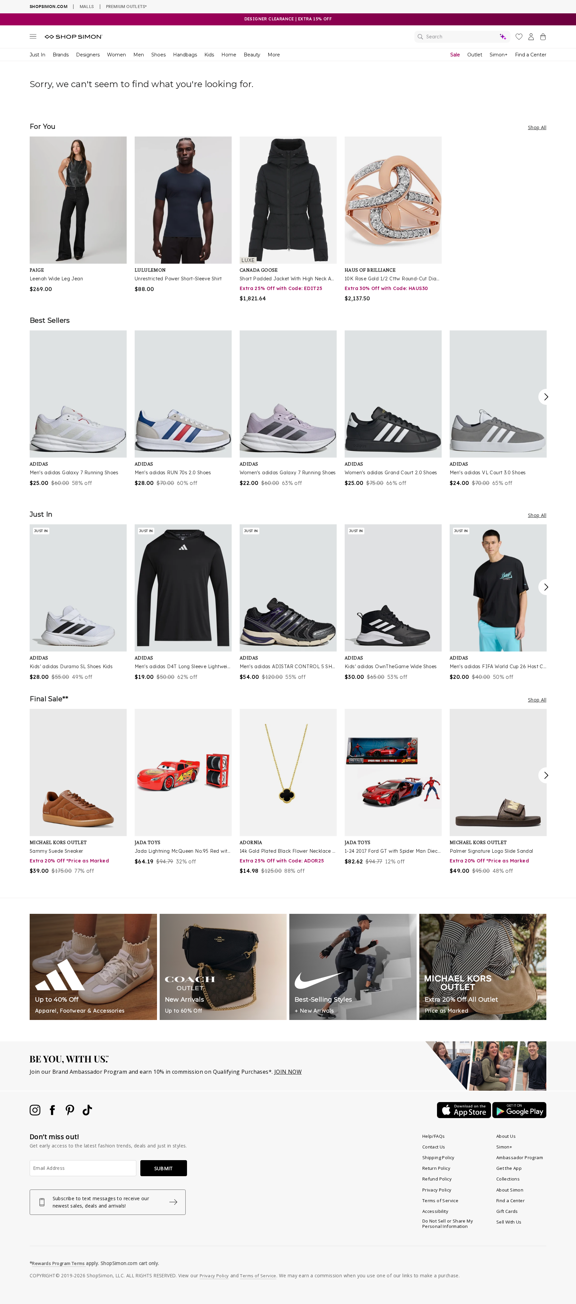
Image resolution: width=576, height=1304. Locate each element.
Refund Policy (437, 1179)
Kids (209, 55)
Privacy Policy (437, 1190)
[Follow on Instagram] (36, 1113)
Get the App (509, 1168)
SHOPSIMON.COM (48, 6)
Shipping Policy (438, 1157)
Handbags (185, 55)
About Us (506, 1136)
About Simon (509, 1190)
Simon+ (499, 55)
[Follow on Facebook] (53, 1113)
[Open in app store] (464, 1116)
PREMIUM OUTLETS (126, 6)
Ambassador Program (519, 1157)
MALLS (87, 6)
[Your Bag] (543, 38)
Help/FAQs (433, 1136)
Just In (37, 55)
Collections (508, 1179)
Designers (88, 55)
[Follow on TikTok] (87, 1113)
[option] (78, 215)
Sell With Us (509, 1222)
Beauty (252, 55)
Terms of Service (440, 1201)
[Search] (462, 37)
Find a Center (530, 55)
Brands (61, 55)
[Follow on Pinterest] (71, 1113)
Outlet (474, 55)
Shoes (158, 55)
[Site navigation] (33, 37)
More (274, 55)
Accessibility (435, 1211)
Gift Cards (507, 1211)
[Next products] (546, 397)
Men (138, 55)
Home (228, 55)
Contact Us (433, 1147)
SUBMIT (163, 1168)
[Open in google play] (519, 1116)
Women (116, 55)
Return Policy (436, 1168)
